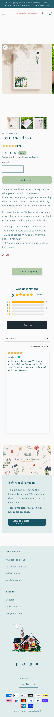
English (25, 684)
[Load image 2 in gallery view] (27, 123)
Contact (10, 600)
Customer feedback (16, 566)
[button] (3, 13)
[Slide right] (50, 123)
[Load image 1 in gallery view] (13, 123)
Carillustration (23, 711)
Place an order (13, 606)
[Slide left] (3, 123)
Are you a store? (14, 613)
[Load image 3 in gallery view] (40, 123)
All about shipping (27, 271)
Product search (14, 580)
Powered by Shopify (35, 711)
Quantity (6, 162)
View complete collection (21, 522)
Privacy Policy (13, 573)
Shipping (16, 157)
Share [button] (9, 255)
